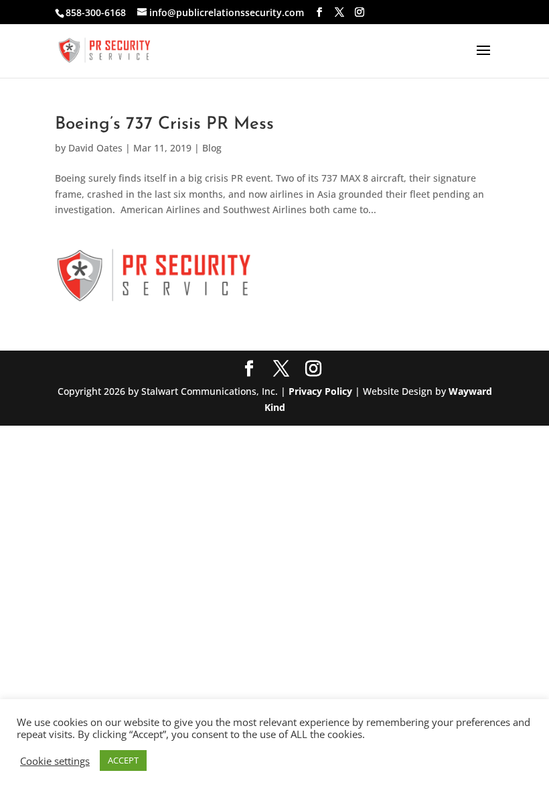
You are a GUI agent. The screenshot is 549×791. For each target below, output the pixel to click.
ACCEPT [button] (123, 760)
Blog (212, 147)
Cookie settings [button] (55, 761)
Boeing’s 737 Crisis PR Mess (164, 124)
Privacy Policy (320, 391)
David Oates (95, 147)
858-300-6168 (96, 12)
